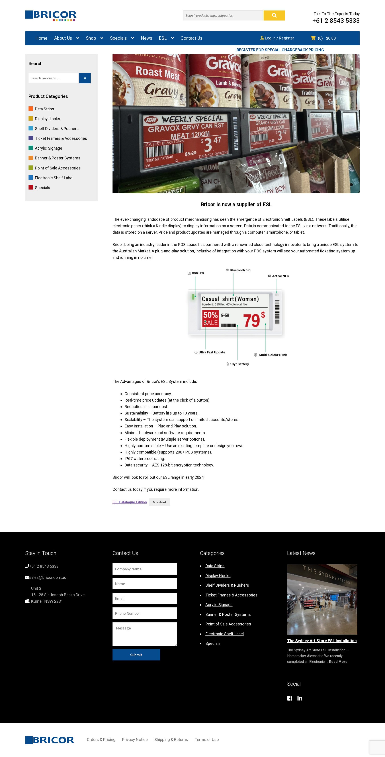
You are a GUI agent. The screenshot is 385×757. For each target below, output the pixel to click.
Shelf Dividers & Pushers (57, 128)
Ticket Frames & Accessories (61, 138)
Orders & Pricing (101, 739)
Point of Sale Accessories (58, 168)
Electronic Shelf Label (54, 177)
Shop (91, 38)
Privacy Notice (135, 739)
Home (41, 38)
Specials (118, 38)
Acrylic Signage (48, 148)
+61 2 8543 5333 (336, 20)
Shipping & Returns (171, 739)
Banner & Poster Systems (57, 158)
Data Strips (44, 109)
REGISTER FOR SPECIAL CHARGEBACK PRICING (280, 49)
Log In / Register (279, 38)
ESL (163, 38)
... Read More (337, 662)
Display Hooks (47, 118)
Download (159, 502)
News (146, 38)
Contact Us (191, 38)
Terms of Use (207, 739)
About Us (63, 38)
